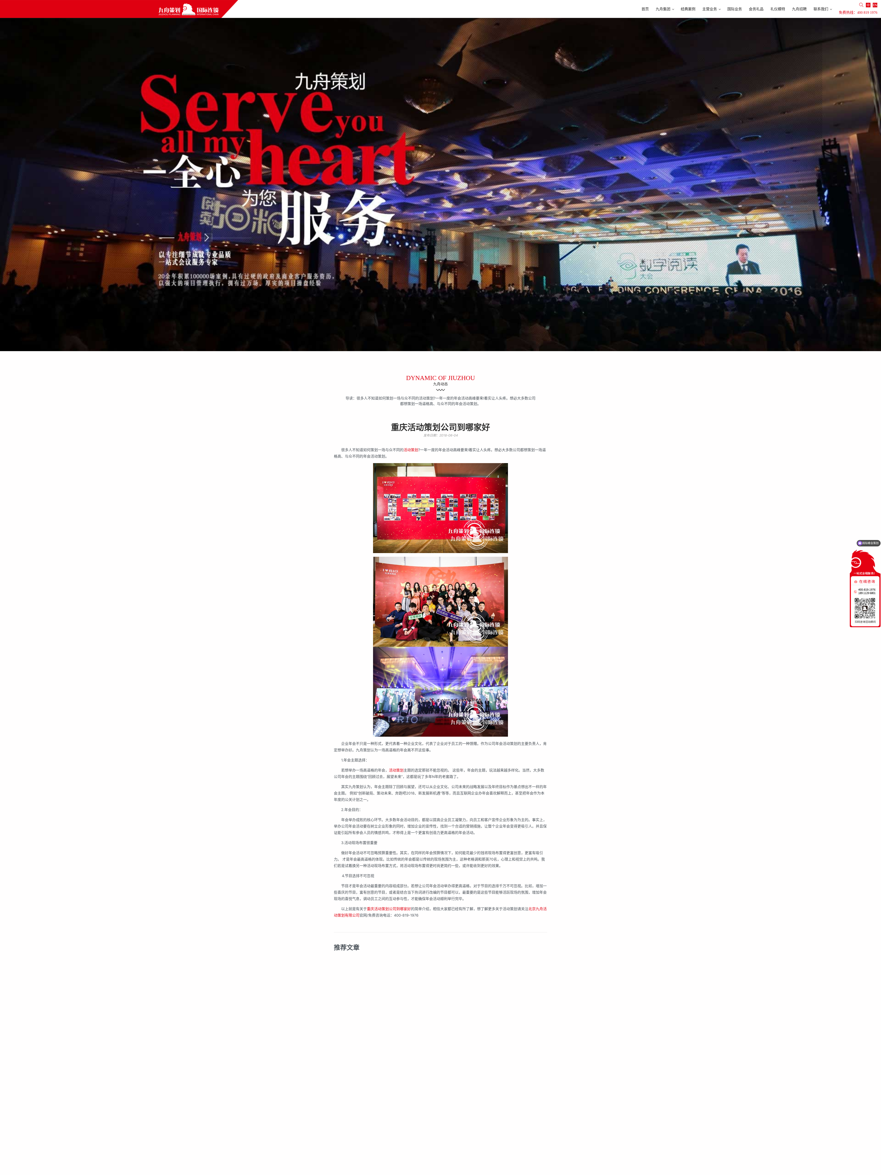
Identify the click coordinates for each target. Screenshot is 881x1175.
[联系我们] (7, 357)
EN (875, 5)
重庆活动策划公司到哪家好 (389, 908)
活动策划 (411, 450)
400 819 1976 (867, 12)
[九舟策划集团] (119, 9)
